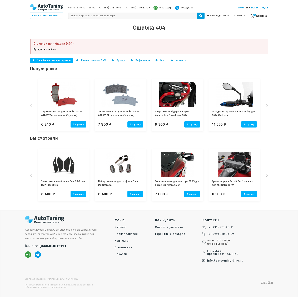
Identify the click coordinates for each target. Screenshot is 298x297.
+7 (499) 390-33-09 (138, 7)
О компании (123, 247)
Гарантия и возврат (170, 234)
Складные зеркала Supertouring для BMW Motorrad (233, 113)
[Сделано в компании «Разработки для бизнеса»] (267, 282)
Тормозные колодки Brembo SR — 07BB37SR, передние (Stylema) (118, 113)
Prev (31, 105)
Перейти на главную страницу (53, 60)
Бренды (120, 60)
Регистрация (259, 7)
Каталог (120, 227)
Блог (162, 60)
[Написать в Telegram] (38, 254)
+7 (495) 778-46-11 (111, 7)
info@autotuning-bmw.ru (225, 260)
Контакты (239, 15)
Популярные (43, 68)
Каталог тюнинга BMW (93, 60)
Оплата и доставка (218, 15)
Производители (126, 234)
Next (266, 105)
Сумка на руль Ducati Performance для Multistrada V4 (232, 183)
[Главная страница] (46, 7)
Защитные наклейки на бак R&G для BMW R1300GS (63, 183)
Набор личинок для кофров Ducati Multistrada (119, 183)
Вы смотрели (44, 138)
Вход (241, 7)
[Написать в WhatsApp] (28, 254)
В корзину (78, 124)
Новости (121, 254)
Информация (142, 60)
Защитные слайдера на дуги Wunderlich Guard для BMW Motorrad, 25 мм (172, 114)
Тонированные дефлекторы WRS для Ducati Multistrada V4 (177, 183)
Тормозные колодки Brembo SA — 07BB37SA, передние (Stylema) (61, 113)
